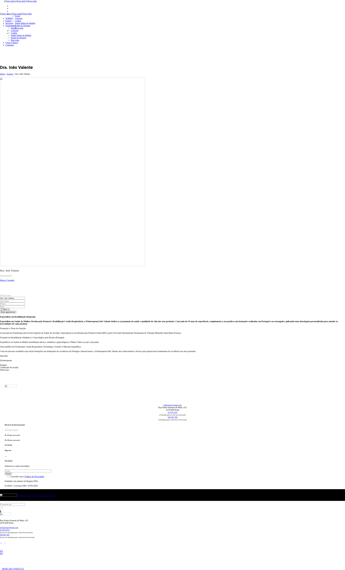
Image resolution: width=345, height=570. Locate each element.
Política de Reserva (47, 496)
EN (1, 551)
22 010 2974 (172, 412)
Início (2, 74)
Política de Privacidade (34, 476)
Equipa (10, 74)
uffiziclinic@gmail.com (172, 405)
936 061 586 (172, 417)
